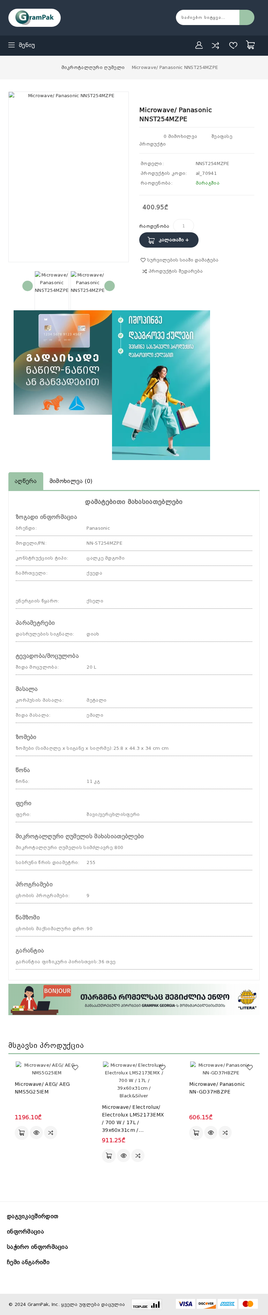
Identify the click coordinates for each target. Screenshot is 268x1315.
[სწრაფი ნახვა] (36, 1132)
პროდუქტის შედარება (176, 271)
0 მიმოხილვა (180, 136)
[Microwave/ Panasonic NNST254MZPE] (52, 290)
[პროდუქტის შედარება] (215, 45)
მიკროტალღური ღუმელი (93, 67)
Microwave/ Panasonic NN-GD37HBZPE (217, 1088)
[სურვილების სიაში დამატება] (75, 1067)
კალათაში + (174, 239)
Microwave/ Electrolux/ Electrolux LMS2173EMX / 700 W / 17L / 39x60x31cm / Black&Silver (133, 1119)
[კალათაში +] (22, 1133)
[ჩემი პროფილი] (199, 45)
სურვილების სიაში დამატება (182, 260)
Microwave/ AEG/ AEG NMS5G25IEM (42, 1088)
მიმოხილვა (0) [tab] (71, 481)
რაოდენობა (154, 226)
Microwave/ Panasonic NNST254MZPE (175, 67)
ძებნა (246, 17)
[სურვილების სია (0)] (233, 45)
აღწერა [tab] (26, 481)
